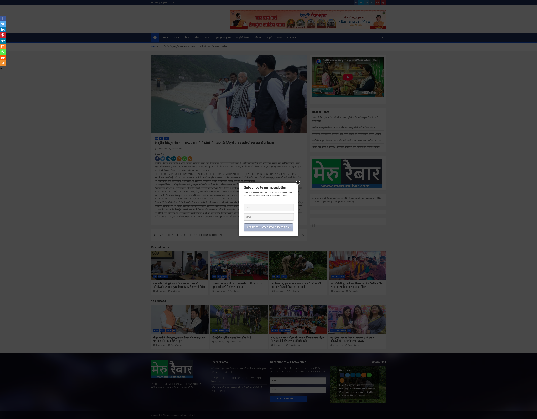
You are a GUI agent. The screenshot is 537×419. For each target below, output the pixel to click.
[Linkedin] (3, 29)
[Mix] (3, 46)
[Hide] (1, 68)
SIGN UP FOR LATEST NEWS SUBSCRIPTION (269, 227)
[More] (3, 63)
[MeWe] (3, 41)
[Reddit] (3, 57)
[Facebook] (3, 18)
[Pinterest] (3, 35)
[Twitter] (3, 24)
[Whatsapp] (3, 52)
